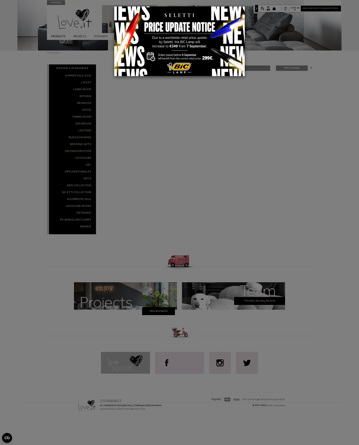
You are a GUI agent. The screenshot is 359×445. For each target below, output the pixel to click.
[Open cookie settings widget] (7, 438)
